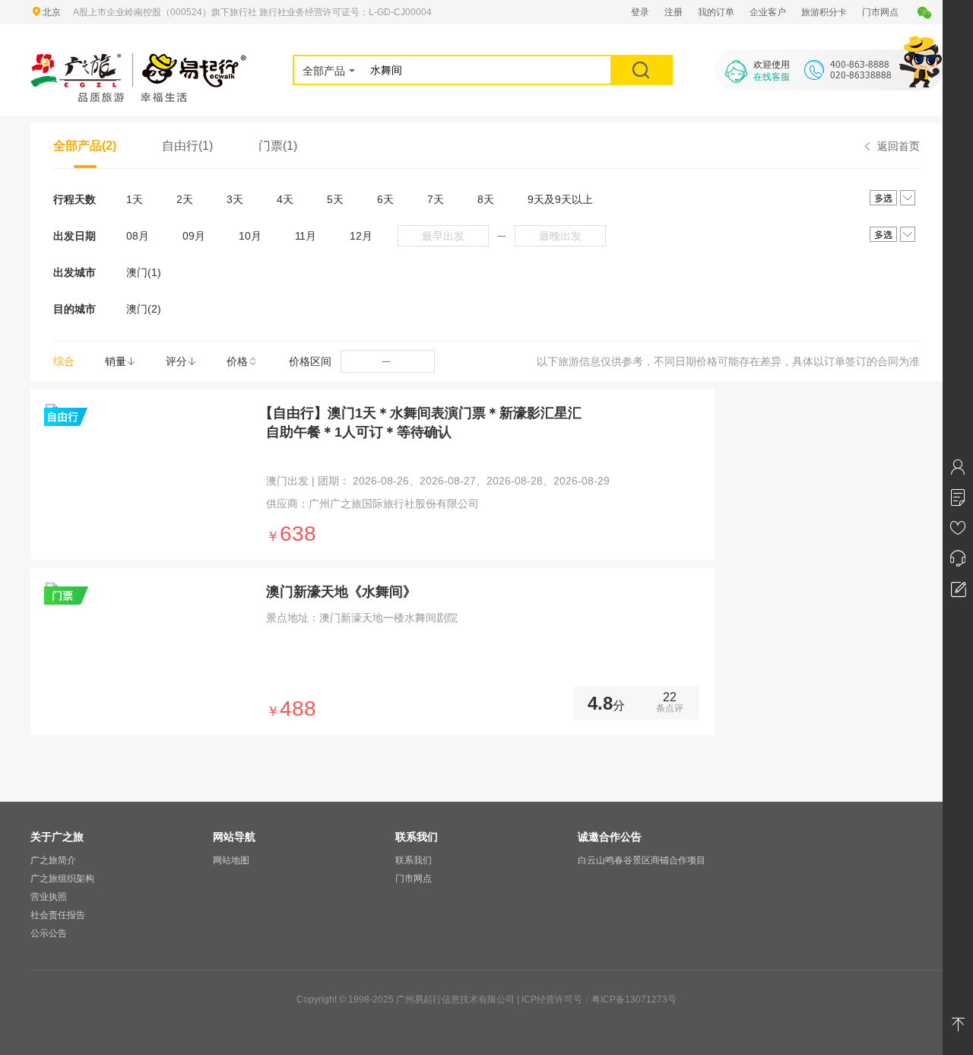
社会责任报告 (57, 915)
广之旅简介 (53, 860)
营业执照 (48, 896)
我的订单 (716, 12)
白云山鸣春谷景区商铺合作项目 (641, 860)
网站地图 (231, 860)
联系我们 (413, 860)
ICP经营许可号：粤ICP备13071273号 (599, 999)
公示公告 (48, 933)
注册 (673, 12)
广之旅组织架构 (62, 878)
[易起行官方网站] (138, 62)
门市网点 (880, 12)
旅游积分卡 (824, 12)
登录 (640, 12)
